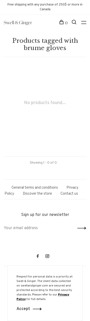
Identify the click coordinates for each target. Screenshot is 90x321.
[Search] (75, 23)
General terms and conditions (35, 187)
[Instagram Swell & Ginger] (47, 256)
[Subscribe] (80, 228)
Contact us (69, 193)
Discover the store (37, 193)
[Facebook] (38, 256)
